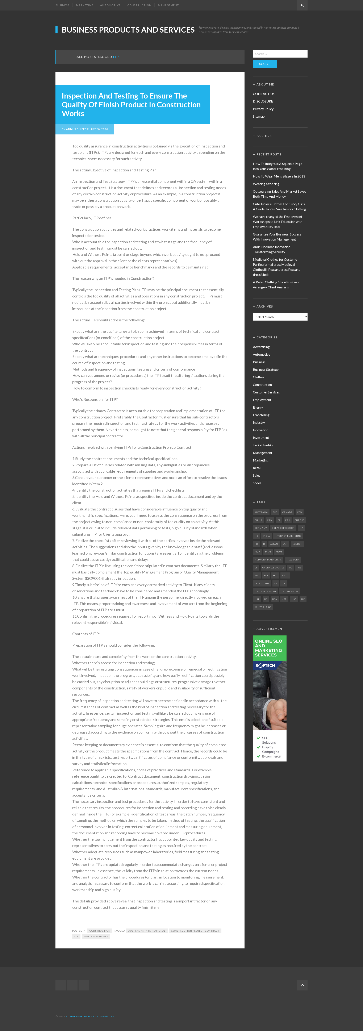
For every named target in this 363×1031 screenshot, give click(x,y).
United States (289, 591)
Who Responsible (96, 936)
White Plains (263, 607)
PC (290, 567)
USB (284, 599)
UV (303, 599)
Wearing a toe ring (266, 184)
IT (264, 544)
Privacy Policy (263, 109)
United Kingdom (265, 591)
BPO (275, 512)
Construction (139, 5)
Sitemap (259, 116)
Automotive (110, 5)
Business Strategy (266, 369)
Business (62, 5)
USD (294, 599)
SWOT (285, 575)
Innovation (260, 430)
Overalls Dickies (273, 567)
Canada (287, 512)
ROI (266, 575)
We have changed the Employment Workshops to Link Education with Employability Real (277, 221)
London (297, 544)
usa (274, 599)
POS (299, 567)
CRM (270, 520)
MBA (257, 551)
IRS (256, 544)
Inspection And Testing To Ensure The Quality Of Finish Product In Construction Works (131, 104)
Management (168, 5)
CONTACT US (264, 94)
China (258, 520)
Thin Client (262, 583)
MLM (268, 551)
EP (279, 520)
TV (275, 583)
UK (283, 583)
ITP (76, 936)
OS (256, 567)
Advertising (261, 347)
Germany (261, 528)
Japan (274, 544)
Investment (261, 437)
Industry (259, 422)
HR (256, 536)
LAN (285, 544)
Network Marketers (268, 559)
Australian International (147, 930)
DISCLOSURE (263, 101)
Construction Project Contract (195, 930)
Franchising (261, 415)
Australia (261, 512)
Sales (256, 475)
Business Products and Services (128, 29)
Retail (257, 468)
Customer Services (266, 392)
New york (293, 559)
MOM (279, 551)
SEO (275, 575)
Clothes (258, 377)
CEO (299, 512)
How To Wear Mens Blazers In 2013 (279, 176)
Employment (262, 400)
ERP (287, 520)
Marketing (84, 5)
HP (301, 528)
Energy (258, 407)
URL (257, 599)
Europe (299, 520)
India (266, 536)
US (265, 599)
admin (71, 129)
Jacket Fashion (263, 445)
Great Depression (283, 528)
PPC (257, 575)
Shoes (257, 483)
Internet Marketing (288, 536)
